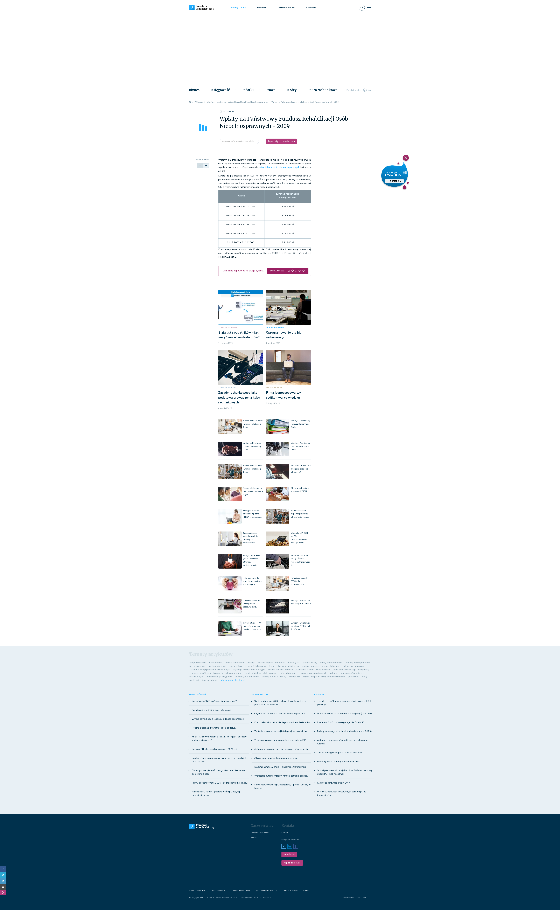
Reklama (261, 7)
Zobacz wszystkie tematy (233, 680)
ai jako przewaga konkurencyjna (249, 669)
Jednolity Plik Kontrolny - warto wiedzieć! (338, 761)
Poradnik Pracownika (260, 833)
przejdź (394, 181)
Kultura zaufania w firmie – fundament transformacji (280, 767)
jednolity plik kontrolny (247, 676)
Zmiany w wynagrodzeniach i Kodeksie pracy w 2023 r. (345, 731)
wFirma (254, 837)
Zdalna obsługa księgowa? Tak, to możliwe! (339, 752)
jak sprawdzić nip (197, 662)
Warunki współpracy (241, 890)
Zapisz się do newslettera (281, 141)
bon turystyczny (210, 680)
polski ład (353, 676)
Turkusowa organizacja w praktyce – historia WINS (280, 740)
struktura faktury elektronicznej (261, 673)
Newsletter (289, 854)
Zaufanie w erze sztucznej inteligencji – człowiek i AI (280, 731)
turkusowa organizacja (354, 666)
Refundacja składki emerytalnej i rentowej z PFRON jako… (252, 581)
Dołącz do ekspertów (290, 839)
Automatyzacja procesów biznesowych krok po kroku (281, 749)
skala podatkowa (217, 666)
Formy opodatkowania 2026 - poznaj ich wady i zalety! (219, 782)
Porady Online (238, 7)
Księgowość (220, 90)
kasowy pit (294, 662)
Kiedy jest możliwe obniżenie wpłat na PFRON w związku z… (252, 513)
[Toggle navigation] (369, 7)
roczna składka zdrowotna (271, 662)
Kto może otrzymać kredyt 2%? (333, 782)
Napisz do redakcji (292, 863)
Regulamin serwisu (220, 890)
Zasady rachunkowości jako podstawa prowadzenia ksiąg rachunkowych (239, 397)
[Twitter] (3, 875)
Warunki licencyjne (290, 890)
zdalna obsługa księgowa (219, 676)
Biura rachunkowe (322, 90)
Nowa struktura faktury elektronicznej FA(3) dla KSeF (344, 713)
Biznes (194, 90)
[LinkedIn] (3, 881)
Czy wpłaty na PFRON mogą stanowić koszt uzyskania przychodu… (252, 626)
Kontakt (284, 833)
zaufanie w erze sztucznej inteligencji (320, 666)
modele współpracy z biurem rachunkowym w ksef (216, 673)
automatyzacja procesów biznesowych (210, 669)
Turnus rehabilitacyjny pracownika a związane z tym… (253, 491)
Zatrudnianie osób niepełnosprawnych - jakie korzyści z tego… (300, 513)
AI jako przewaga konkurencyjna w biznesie (276, 758)
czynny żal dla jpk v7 (255, 666)
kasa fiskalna (215, 662)
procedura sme (288, 673)
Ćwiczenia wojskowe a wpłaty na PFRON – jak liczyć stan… (300, 626)
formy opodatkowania (331, 662)
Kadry (292, 90)
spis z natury (235, 666)
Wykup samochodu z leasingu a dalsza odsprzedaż (218, 719)
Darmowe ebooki (286, 7)
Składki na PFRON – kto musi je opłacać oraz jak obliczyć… (301, 468)
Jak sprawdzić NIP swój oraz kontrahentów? (214, 701)
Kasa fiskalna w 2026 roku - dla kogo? (211, 710)
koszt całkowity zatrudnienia (284, 666)
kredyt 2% (294, 676)
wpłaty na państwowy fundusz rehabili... (239, 141)
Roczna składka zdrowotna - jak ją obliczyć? (214, 727)
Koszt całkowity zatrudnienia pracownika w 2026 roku (282, 722)
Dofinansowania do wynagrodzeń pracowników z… (251, 603)
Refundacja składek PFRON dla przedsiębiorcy (299, 581)
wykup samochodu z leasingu (240, 662)
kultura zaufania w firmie (280, 669)
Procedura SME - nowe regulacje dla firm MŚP (340, 722)
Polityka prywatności (197, 890)
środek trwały (310, 662)
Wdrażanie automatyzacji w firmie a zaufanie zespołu (281, 775)
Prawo (270, 90)
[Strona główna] (190, 102)
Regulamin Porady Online (266, 890)
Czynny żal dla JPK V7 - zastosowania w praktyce (279, 713)
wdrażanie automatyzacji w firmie (313, 669)
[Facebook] (3, 869)
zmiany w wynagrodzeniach (312, 673)
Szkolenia (311, 7)
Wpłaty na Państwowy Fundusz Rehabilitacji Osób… (252, 424)
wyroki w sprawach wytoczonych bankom (324, 676)
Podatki (247, 90)
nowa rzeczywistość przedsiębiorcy (351, 669)
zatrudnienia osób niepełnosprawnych (279, 167)
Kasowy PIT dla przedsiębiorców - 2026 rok (214, 749)
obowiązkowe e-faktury (274, 676)
